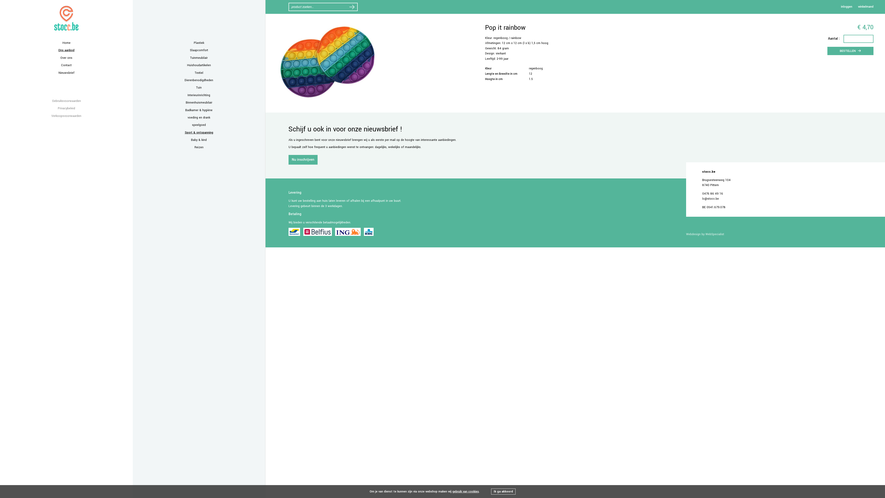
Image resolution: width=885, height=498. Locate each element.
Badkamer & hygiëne (198, 110)
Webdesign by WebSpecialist (705, 234)
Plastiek (199, 43)
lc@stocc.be (710, 199)
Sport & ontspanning (199, 132)
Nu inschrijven (303, 159)
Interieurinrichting (199, 95)
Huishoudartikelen (199, 65)
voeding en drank (199, 118)
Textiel (199, 73)
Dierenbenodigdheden (199, 80)
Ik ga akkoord (503, 491)
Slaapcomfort (199, 50)
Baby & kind (199, 140)
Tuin (199, 88)
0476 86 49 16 (712, 194)
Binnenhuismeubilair (199, 103)
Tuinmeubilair (199, 58)
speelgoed (199, 125)
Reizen (199, 147)
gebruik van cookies (465, 491)
